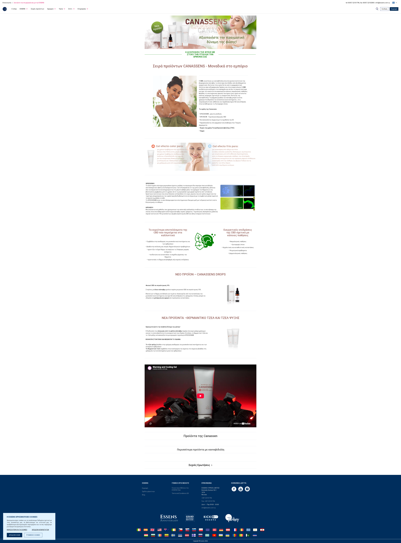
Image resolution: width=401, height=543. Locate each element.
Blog (143, 495)
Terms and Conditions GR (180, 493)
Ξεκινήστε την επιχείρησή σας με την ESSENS (28, 3)
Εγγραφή (394, 9)
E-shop (14, 9)
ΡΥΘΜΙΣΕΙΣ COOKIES (33, 535)
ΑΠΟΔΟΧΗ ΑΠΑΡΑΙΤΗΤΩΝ (40, 530)
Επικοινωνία (7, 3)
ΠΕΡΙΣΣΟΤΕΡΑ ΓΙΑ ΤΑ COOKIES (17, 530)
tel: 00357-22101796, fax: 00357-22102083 (360, 3)
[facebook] (234, 489)
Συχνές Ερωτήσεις (200, 465)
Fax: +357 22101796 (208, 501)
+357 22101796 (207, 498)
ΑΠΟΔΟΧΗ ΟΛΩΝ (14, 535)
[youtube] (241, 489)
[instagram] (247, 489)
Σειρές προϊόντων (37, 9)
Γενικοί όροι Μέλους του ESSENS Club (180, 489)
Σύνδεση (384, 9)
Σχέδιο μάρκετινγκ (148, 491)
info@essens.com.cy (383, 3)
